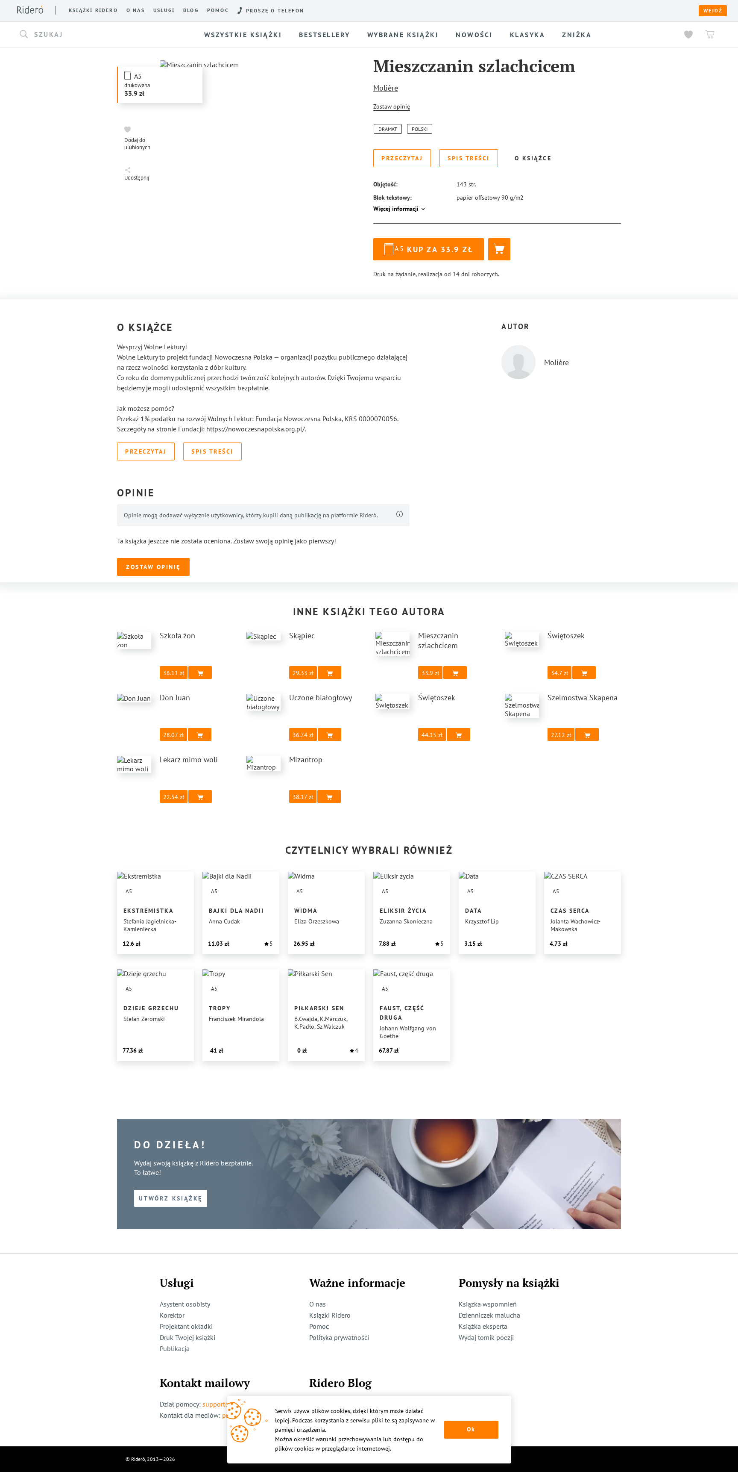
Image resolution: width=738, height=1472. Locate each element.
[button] (95, 35)
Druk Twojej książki (187, 1337)
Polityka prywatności (339, 1337)
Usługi (164, 10)
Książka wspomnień (488, 1304)
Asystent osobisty (185, 1304)
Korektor (172, 1315)
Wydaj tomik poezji (486, 1337)
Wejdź (712, 11)
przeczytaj (470, 211)
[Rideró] (30, 10)
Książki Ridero (330, 1315)
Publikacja (175, 1348)
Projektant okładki (186, 1326)
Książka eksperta (483, 1326)
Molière (385, 88)
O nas (135, 10)
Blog (191, 10)
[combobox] (95, 35)
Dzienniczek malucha (489, 1315)
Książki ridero (93, 10)
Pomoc (218, 10)
